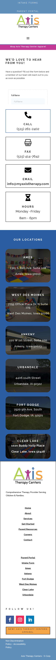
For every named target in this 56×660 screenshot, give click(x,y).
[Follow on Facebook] (10, 620)
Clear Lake (28, 589)
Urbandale (27, 595)
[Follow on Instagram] (20, 620)
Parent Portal (28, 11)
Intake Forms (28, 3)
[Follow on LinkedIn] (30, 620)
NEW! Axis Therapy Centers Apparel (28, 630)
